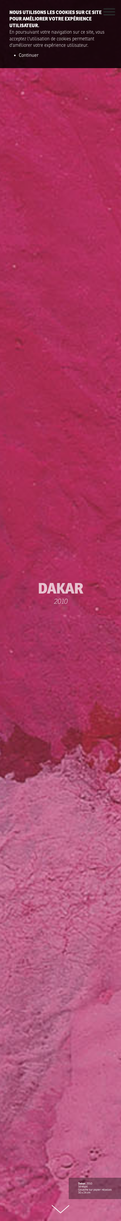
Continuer (28, 55)
